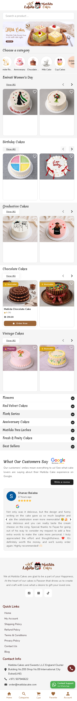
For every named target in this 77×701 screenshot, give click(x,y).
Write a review (62, 482)
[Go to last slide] (6, 519)
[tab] (34, 44)
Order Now (22, 323)
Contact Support (65, 683)
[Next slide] (71, 84)
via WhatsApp (63, 686)
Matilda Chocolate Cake (17, 309)
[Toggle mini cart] (38, 693)
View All (11, 84)
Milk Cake (56, 69)
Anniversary (29, 69)
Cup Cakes (69, 69)
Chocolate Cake (44, 69)
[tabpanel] (38, 34)
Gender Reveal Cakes (20, 69)
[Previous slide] (63, 84)
